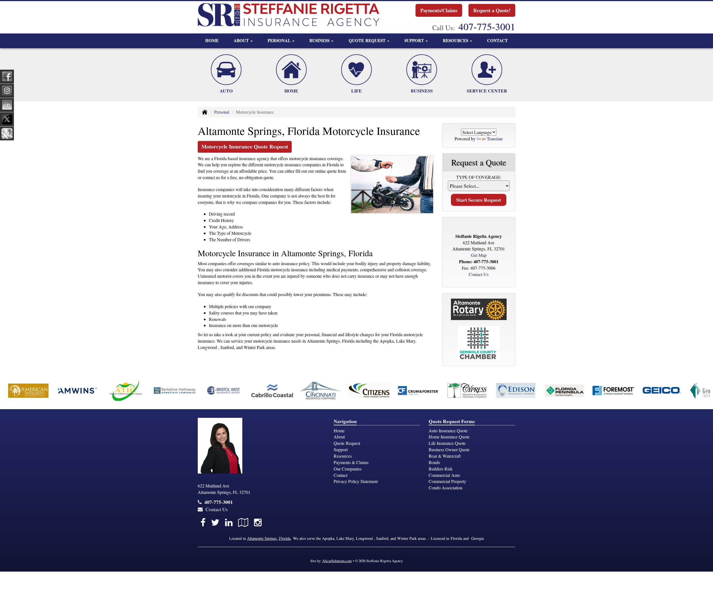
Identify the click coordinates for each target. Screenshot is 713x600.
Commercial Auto (444, 475)
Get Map (479, 255)
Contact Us (479, 274)
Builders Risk (441, 469)
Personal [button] (280, 40)
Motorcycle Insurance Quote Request (244, 146)
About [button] (242, 40)
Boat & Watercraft (445, 456)
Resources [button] (456, 40)
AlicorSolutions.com (337, 560)
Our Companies (348, 469)
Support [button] (414, 40)
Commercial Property (447, 481)
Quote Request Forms (452, 421)
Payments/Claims (438, 10)
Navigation (345, 421)
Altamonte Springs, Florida (268, 538)
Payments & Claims (351, 462)
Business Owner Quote (449, 449)
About (339, 437)
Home (212, 40)
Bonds (434, 462)
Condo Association (445, 488)
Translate (495, 139)
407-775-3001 (486, 26)
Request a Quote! (492, 10)
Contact (497, 40)
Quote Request (347, 443)
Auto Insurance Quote (448, 430)
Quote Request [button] (368, 40)
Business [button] (320, 40)
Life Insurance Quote (447, 443)
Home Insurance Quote (449, 437)
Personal (221, 112)
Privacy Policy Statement (356, 481)
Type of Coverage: (478, 177)
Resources (343, 456)
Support (341, 449)
